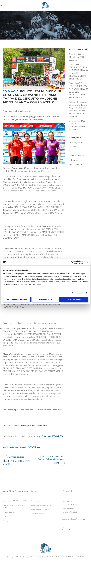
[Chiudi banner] (87, 262)
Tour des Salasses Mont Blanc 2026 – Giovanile (77, 57)
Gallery (72, 147)
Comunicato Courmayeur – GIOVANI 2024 (22, 447)
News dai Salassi (76, 156)
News (71, 151)
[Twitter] (70, 529)
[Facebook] (64, 529)
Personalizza (44, 300)
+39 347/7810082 (70, 512)
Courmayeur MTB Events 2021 (14, 501)
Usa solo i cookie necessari (16, 300)
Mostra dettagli (78, 293)
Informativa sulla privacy (41, 505)
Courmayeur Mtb (77, 142)
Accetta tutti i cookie (74, 300)
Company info (36, 501)
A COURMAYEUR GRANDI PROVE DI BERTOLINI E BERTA (16, 460)
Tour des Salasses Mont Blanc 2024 (14, 506)
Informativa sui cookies (40, 510)
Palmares (73, 160)
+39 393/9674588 (70, 505)
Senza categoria (76, 164)
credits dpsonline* (38, 514)
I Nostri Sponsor (9, 512)
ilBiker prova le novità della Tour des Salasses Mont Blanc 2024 (51, 459)
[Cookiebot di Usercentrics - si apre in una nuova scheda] (73, 262)
